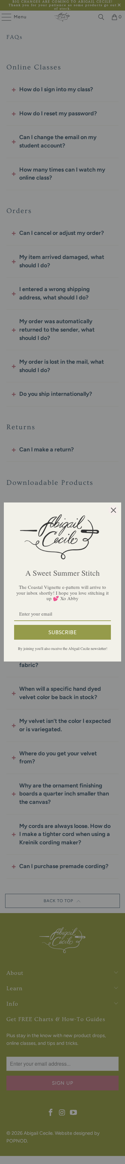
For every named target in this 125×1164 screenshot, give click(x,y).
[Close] (113, 510)
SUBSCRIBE (62, 632)
